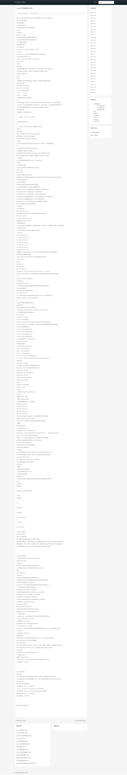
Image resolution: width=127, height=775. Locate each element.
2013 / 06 (93, 68)
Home (95, 2)
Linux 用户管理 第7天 (22, 733)
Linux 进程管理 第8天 (22, 741)
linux (36, 13)
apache (96, 119)
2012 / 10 (93, 84)
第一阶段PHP (101, 106)
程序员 (96, 113)
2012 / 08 (93, 90)
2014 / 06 (93, 43)
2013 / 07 (93, 65)
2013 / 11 (93, 54)
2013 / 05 (93, 70)
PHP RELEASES (95, 132)
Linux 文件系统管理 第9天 (23, 744)
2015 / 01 (93, 32)
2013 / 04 (93, 73)
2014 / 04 (93, 48)
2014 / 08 (93, 37)
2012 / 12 (93, 79)
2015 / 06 (93, 23)
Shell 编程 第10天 (21, 747)
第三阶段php (100, 109)
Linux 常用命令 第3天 (22, 730)
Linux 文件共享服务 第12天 (23, 752)
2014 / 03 (93, 51)
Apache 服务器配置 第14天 (23, 758)
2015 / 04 (93, 26)
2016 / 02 (93, 18)
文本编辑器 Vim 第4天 (21, 720)
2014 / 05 (93, 46)
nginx (95, 117)
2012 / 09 (93, 87)
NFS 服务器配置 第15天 (22, 760)
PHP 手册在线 (94, 135)
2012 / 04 (93, 92)
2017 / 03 (93, 12)
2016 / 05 (93, 15)
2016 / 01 (93, 21)
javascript (96, 121)
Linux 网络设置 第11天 (22, 749)
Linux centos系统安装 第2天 (24, 735)
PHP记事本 (97, 104)
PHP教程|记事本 (20, 2)
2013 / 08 (93, 62)
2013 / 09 (93, 59)
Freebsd (96, 115)
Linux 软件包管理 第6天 (80, 720)
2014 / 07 (93, 40)
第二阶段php (100, 108)
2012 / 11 (93, 81)
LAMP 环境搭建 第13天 (22, 755)
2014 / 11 (93, 34)
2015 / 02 (93, 29)
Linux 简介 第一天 (21, 738)
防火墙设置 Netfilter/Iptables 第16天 (26, 763)
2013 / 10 (93, 57)
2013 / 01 (93, 76)
